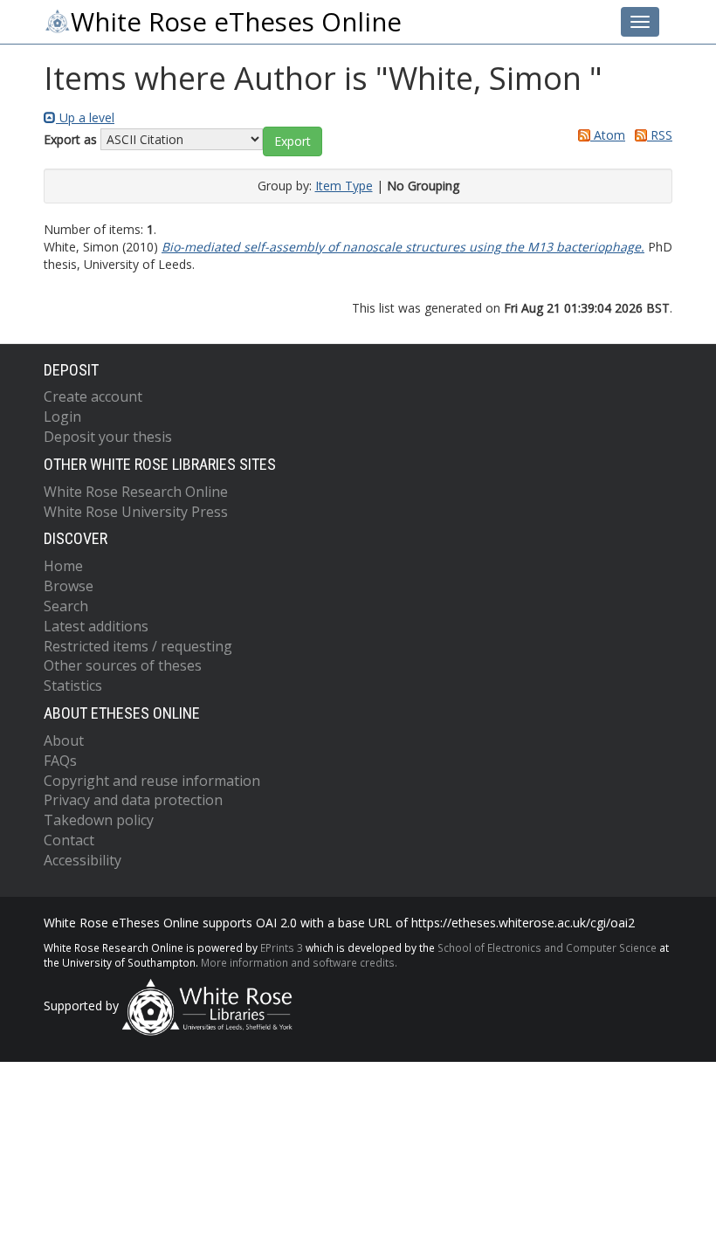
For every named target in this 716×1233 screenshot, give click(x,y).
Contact (69, 840)
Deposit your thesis (108, 436)
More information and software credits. (299, 962)
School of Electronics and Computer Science (547, 947)
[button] (292, 141)
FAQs (60, 760)
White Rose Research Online (136, 491)
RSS (659, 135)
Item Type (344, 185)
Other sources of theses (123, 665)
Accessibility (82, 860)
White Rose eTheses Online (236, 21)
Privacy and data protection (133, 799)
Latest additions (96, 626)
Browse (68, 586)
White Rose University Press (136, 511)
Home (63, 565)
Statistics (73, 685)
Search (66, 606)
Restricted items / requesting (138, 646)
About (64, 740)
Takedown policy (99, 820)
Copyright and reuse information (152, 780)
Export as (70, 139)
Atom (607, 135)
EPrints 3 (281, 947)
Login (62, 416)
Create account (93, 396)
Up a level (85, 117)
